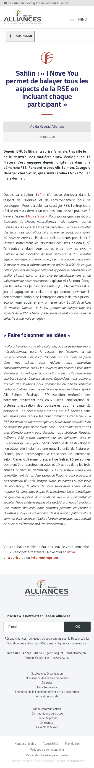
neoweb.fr (77, 761)
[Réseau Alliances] (22, 16)
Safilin (40, 195)
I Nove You (35, 216)
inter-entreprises (45, 558)
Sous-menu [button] (22, 36)
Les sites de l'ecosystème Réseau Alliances (38, 3)
